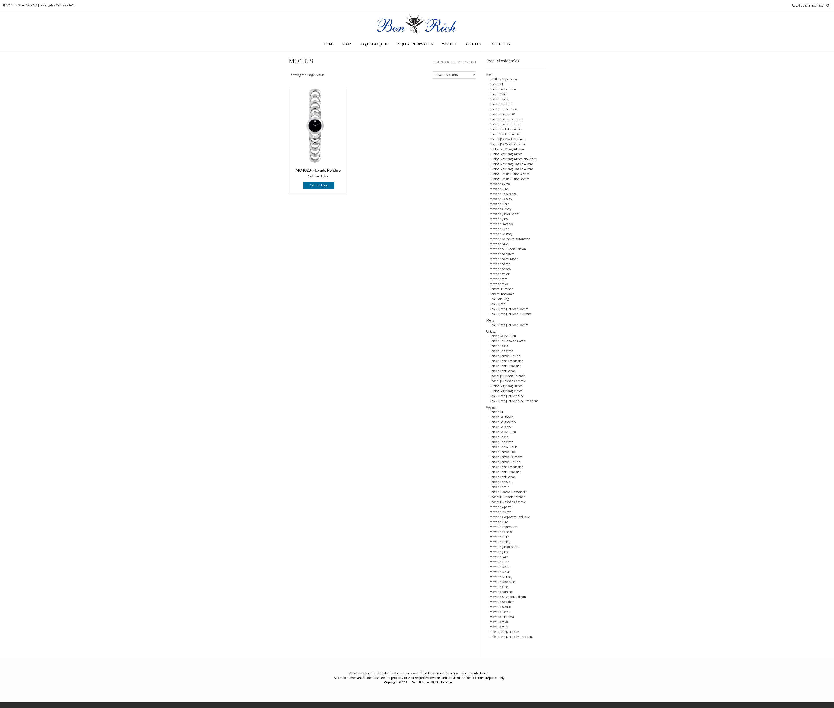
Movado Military (501, 234)
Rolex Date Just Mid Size (507, 396)
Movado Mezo (500, 572)
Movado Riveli (499, 244)
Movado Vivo (499, 284)
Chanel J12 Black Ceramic (507, 139)
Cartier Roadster (501, 104)
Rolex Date (497, 304)
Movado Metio (500, 567)
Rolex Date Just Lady (504, 632)
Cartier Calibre (499, 94)
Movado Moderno (502, 582)
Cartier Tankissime (503, 371)
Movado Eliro (499, 189)
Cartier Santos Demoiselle (508, 492)
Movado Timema (502, 617)
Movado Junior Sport (504, 214)
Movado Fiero (499, 204)
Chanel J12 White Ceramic (508, 144)
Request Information (415, 44)
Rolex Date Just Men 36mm (509, 309)
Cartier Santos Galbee (505, 124)
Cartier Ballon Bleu (503, 89)
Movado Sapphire (502, 254)
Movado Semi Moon (504, 259)
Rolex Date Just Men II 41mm (510, 314)
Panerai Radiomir (502, 294)
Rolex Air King (499, 299)
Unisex (491, 331)
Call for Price (319, 185)
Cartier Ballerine (501, 427)
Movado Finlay (500, 542)
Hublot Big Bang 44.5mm (507, 149)
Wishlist (449, 44)
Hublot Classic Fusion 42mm (510, 174)
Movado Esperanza (503, 194)
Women (491, 407)
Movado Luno (499, 229)
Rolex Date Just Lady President (511, 637)
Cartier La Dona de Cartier (508, 341)
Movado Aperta (500, 507)
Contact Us (500, 44)
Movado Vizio (499, 627)
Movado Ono (499, 587)
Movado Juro (499, 219)
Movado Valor (499, 274)
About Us (473, 44)
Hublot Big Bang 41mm (506, 391)
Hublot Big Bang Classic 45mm (511, 164)
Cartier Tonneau (501, 482)
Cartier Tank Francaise (505, 134)
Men (489, 75)
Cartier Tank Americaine (506, 129)
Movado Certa (500, 184)
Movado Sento (500, 264)
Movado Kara (499, 557)
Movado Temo (500, 612)
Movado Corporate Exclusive (510, 517)
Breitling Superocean (504, 79)
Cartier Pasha (499, 99)
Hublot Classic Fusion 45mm (510, 179)
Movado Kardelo (501, 224)
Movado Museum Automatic (510, 239)
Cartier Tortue (499, 487)
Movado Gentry (500, 209)
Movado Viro (499, 279)
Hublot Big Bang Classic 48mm (511, 169)
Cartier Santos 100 (503, 114)
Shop (346, 44)
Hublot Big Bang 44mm (506, 154)
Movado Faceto (501, 199)
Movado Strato (500, 269)
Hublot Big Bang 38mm (506, 386)
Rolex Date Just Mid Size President (514, 401)
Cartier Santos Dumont (506, 119)
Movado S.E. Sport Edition (508, 249)
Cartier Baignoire (501, 417)
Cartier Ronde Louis (503, 109)
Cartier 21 (496, 84)
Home (329, 44)
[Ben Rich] (417, 24)
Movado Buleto (500, 512)
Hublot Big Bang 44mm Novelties (513, 159)
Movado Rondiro (501, 592)
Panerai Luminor (501, 289)
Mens (490, 320)
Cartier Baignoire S (503, 422)
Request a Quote (373, 44)
